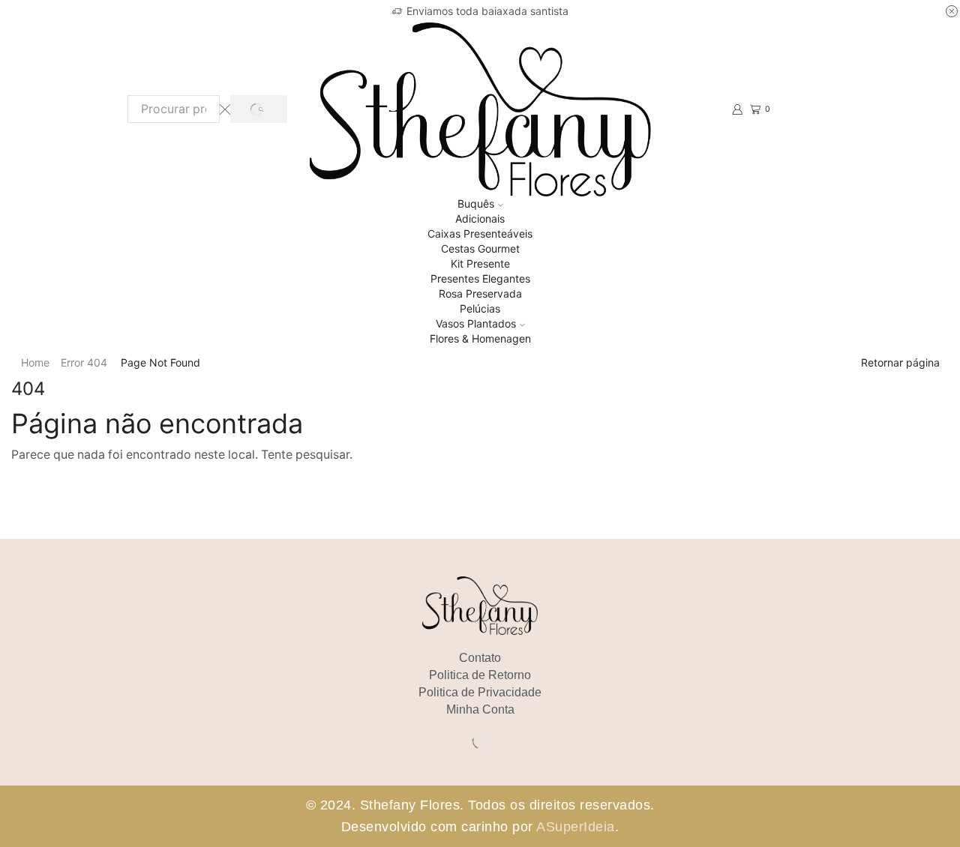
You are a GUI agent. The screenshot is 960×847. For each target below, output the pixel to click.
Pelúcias (480, 308)
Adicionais (480, 218)
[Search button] (258, 109)
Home (35, 362)
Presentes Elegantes (480, 278)
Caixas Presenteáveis (480, 233)
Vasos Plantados (476, 323)
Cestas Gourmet (480, 248)
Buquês (476, 203)
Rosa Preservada (480, 293)
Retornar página (900, 362)
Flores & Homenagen (480, 338)
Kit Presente (480, 263)
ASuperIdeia (575, 826)
